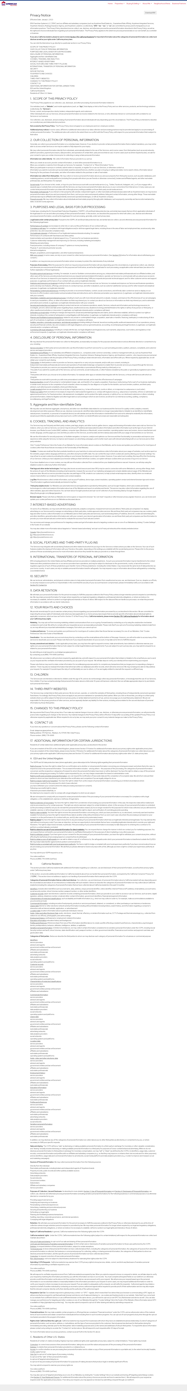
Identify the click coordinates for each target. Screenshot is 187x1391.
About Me (147, 4)
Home (110, 3)
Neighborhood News (162, 3)
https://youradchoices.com (43, 537)
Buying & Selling (134, 4)
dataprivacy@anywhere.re (67, 652)
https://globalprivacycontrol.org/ (52, 1302)
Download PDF (150, 13)
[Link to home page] (10, 4)
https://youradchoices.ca (45, 532)
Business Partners (179, 3)
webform (41, 856)
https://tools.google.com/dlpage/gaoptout (46, 493)
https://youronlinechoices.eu (43, 535)
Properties (120, 4)
